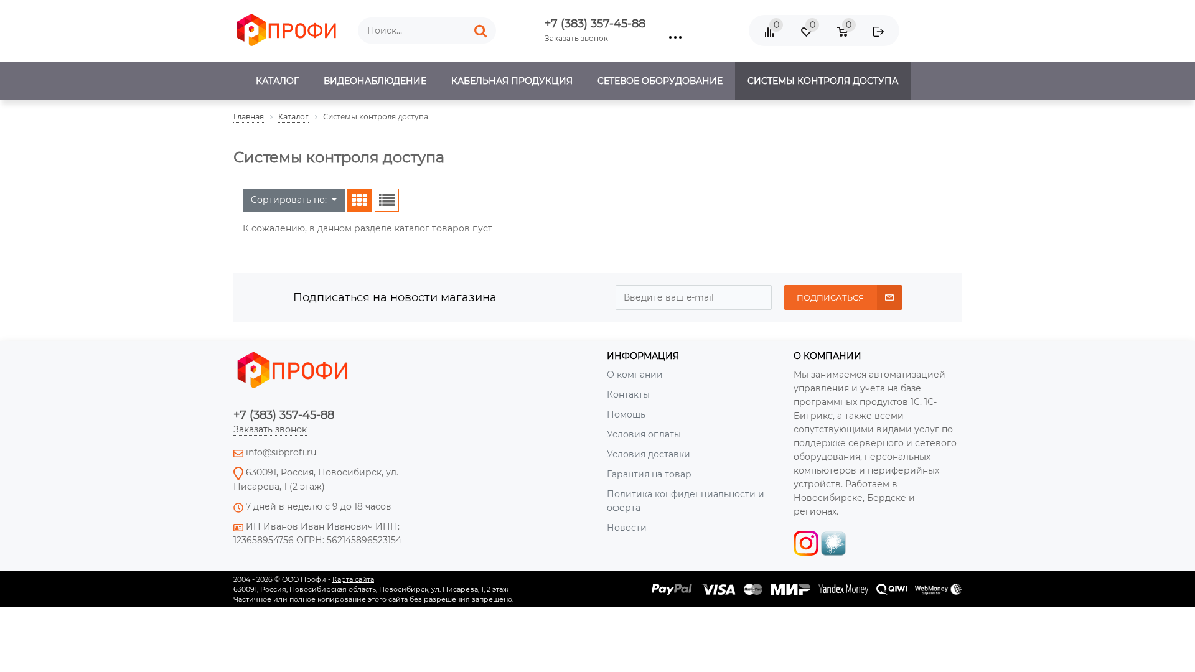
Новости (627, 527)
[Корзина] (849, 49)
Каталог (277, 80)
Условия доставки (648, 454)
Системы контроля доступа (822, 80)
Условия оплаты (644, 434)
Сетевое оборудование (660, 80)
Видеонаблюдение (375, 80)
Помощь (626, 414)
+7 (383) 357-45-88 (595, 23)
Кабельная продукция (512, 80)
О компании (635, 374)
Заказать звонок (576, 38)
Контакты (628, 394)
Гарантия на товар (649, 474)
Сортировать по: (290, 199)
